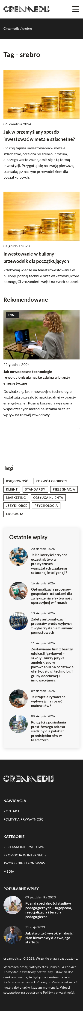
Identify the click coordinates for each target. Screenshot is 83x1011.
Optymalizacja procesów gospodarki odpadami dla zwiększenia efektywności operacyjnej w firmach (52, 596)
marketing (16, 497)
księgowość (17, 481)
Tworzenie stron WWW (24, 863)
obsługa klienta (48, 497)
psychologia (46, 505)
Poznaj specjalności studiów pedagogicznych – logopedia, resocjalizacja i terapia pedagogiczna (48, 910)
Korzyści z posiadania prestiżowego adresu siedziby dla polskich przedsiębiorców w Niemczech (48, 731)
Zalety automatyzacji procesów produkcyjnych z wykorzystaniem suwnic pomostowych (52, 626)
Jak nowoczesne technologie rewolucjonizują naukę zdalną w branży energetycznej (36, 377)
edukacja (15, 514)
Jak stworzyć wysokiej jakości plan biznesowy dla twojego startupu (49, 937)
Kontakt (11, 811)
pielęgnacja (64, 489)
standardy (35, 489)
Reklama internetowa (23, 847)
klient (12, 489)
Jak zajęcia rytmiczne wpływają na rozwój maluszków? (48, 701)
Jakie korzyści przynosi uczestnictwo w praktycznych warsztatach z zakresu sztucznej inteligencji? (49, 564)
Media (9, 871)
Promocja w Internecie (24, 855)
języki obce (16, 505)
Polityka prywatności (23, 819)
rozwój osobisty (52, 481)
